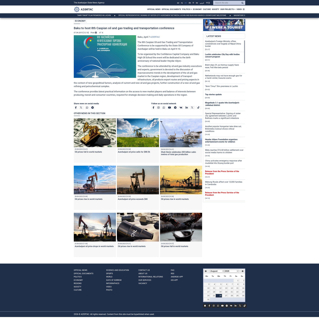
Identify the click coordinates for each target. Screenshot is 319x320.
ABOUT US (142, 273)
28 (232, 296)
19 (220, 292)
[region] (225, 121)
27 (226, 296)
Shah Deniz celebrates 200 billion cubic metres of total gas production (178, 153)
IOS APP (174, 280)
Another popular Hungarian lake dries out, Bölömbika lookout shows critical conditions (223, 128)
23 (243, 292)
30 (243, 296)
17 (208, 292)
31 (208, 299)
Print (93, 33)
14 (232, 288)
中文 (208, 3)
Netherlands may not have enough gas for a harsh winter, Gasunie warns (223, 76)
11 (214, 288)
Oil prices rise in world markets (88, 199)
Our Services (144, 280)
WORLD (109, 277)
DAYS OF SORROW (113, 280)
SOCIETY (215, 9)
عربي (202, 3)
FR (193, 3)
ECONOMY (197, 9)
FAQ (172, 270)
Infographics (112, 283)
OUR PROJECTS (227, 9)
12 (220, 288)
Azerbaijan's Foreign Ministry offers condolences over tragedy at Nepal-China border (223, 43)
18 (214, 292)
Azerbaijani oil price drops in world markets (94, 246)
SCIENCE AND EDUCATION (117, 270)
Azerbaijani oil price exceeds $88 (133, 199)
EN (186, 3)
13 (226, 288)
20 (226, 292)
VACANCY (142, 283)
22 (237, 292)
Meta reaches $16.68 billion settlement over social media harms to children (224, 151)
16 (243, 288)
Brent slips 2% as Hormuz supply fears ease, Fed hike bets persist (222, 66)
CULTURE (207, 9)
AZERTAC (155, 37)
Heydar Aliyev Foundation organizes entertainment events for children (221, 140)
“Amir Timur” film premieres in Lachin (77, 15)
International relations (150, 277)
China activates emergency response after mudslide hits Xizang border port (223, 162)
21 (232, 292)
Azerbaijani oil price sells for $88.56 (134, 152)
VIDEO (239, 9)
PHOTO (109, 290)
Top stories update (213, 94)
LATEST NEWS (213, 36)
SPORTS (109, 273)
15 (237, 288)
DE (190, 3)
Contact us (144, 270)
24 (208, 296)
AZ (178, 3)
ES (197, 3)
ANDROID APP (177, 277)
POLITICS (186, 9)
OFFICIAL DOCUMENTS (171, 9)
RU (182, 3)
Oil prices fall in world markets (88, 152)
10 (208, 288)
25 (214, 296)
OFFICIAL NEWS (153, 9)
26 (220, 296)
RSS (172, 273)
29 (237, 296)
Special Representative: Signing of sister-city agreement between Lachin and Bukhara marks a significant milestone (156, 15)
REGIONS (77, 283)
